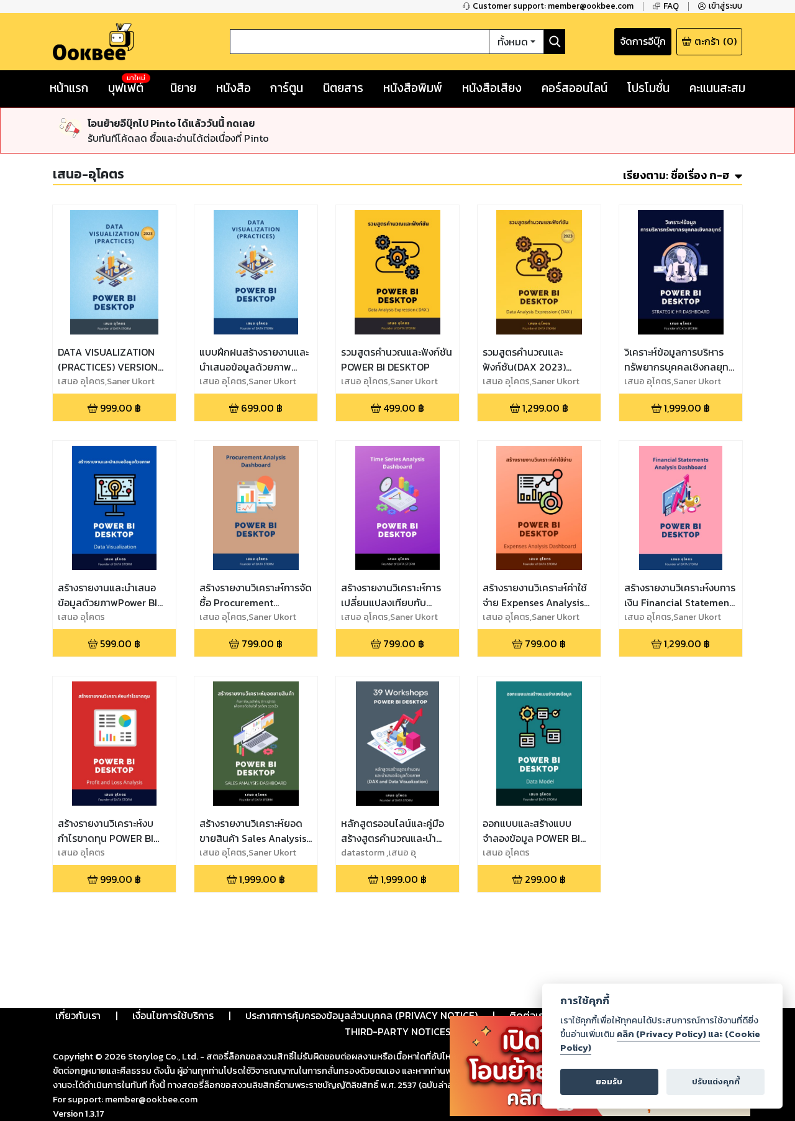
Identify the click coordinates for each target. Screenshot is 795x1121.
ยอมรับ (609, 1081)
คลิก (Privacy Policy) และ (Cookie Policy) (660, 1040)
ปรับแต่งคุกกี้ (716, 1081)
